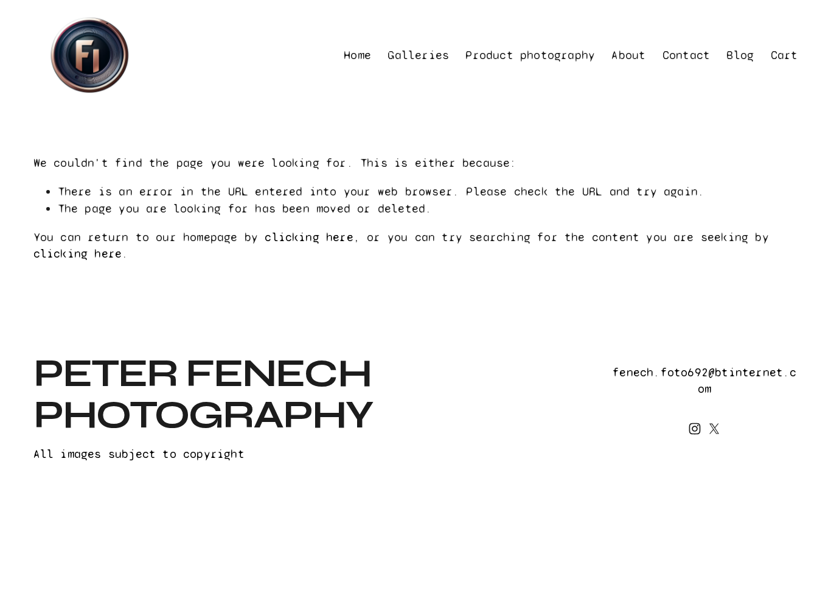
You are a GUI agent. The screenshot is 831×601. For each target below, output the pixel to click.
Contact (686, 55)
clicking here (309, 237)
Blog (740, 55)
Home (357, 55)
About (628, 55)
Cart (784, 55)
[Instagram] (695, 429)
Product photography (530, 55)
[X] (714, 429)
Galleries (418, 55)
